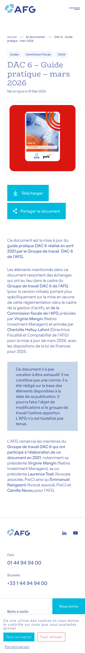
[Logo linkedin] (64, 532)
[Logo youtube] (75, 532)
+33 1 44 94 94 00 (27, 583)
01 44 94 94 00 (24, 563)
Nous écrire (68, 606)
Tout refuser (51, 637)
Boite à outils (17, 611)
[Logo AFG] (33, 8)
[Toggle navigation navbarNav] (74, 9)
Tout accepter (19, 637)
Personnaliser (17, 647)
